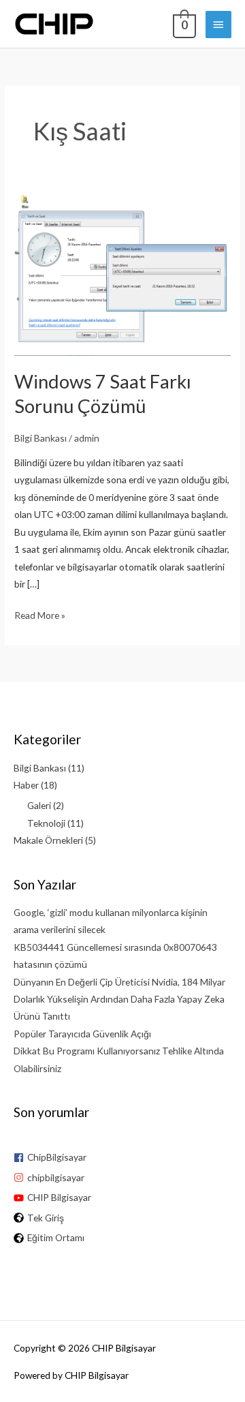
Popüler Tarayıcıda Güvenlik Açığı (82, 1033)
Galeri (39, 805)
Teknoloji (46, 823)
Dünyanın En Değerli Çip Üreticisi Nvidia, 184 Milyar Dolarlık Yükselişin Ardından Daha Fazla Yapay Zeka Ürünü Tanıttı (119, 999)
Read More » (39, 616)
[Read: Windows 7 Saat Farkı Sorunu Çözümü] (122, 273)
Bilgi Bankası (40, 438)
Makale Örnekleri (48, 840)
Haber (26, 785)
